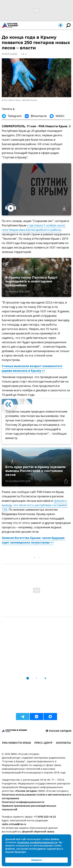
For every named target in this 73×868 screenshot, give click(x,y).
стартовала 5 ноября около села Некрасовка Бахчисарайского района (34, 227)
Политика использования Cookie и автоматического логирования (36, 797)
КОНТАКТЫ (63, 743)
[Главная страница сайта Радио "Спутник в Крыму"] (10, 25)
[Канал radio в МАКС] (50, 716)
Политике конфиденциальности (37, 843)
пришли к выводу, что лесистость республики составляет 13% (35, 505)
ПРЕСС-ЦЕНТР (43, 743)
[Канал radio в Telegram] (22, 716)
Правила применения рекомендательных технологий (29, 808)
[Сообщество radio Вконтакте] (36, 716)
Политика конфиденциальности (23, 802)
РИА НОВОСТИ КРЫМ (16, 743)
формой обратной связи (38, 832)
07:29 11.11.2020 (9, 54)
